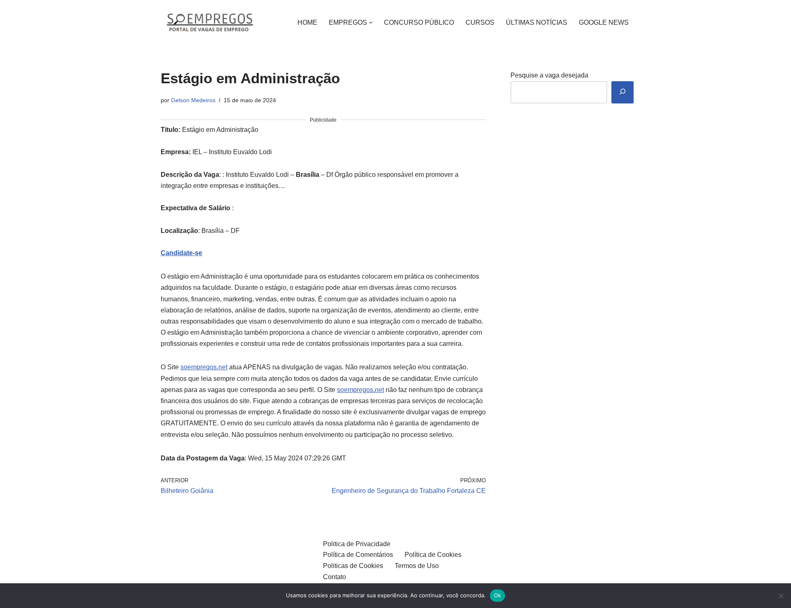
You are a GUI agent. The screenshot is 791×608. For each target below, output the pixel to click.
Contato (334, 576)
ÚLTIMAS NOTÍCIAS (536, 22)
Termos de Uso (417, 565)
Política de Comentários (358, 554)
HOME (307, 22)
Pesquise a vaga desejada (549, 75)
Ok (497, 595)
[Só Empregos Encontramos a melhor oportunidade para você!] (209, 22)
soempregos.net (203, 367)
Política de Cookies (433, 554)
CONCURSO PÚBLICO (419, 22)
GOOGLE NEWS (604, 22)
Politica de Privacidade (357, 543)
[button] (370, 22)
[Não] (781, 596)
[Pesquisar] (622, 92)
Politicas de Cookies (353, 565)
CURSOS (480, 22)
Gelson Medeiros (193, 100)
